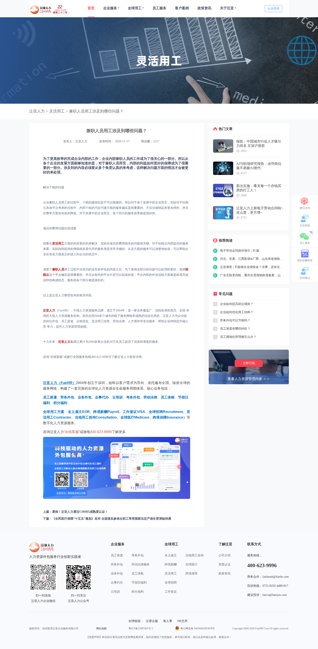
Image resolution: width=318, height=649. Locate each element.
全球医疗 (191, 564)
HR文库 (182, 621)
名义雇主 (171, 555)
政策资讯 (224, 573)
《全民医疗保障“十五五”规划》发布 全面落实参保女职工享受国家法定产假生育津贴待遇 (111, 518)
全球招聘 (171, 582)
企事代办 (117, 582)
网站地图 (101, 628)
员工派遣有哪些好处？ (235, 328)
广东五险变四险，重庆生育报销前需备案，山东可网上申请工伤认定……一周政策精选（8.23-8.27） (252, 275)
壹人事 (167, 621)
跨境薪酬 (171, 564)
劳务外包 (117, 564)
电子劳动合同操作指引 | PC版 (239, 250)
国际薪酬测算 (305, 260)
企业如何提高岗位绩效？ (236, 304)
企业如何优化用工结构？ (236, 312)
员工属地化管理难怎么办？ (238, 336)
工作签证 (171, 591)
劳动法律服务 (141, 564)
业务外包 (117, 573)
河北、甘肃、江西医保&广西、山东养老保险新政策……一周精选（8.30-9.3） (252, 258)
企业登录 (273, 8)
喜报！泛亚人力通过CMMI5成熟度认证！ (80, 511)
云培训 (115, 591)
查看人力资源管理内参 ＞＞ (249, 379)
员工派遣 (117, 555)
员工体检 (138, 573)
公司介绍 (224, 555)
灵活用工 (171, 573)
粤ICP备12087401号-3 (140, 628)
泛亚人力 (37, 111)
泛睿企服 (152, 621)
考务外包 (138, 555)
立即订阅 (249, 363)
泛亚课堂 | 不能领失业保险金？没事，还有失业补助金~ (252, 267)
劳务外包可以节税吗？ (235, 320)
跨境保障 (191, 573)
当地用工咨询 (194, 555)
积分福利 (138, 591)
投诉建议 (305, 277)
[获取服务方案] (116, 468)
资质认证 (224, 564)
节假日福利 (139, 582)
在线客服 (305, 225)
